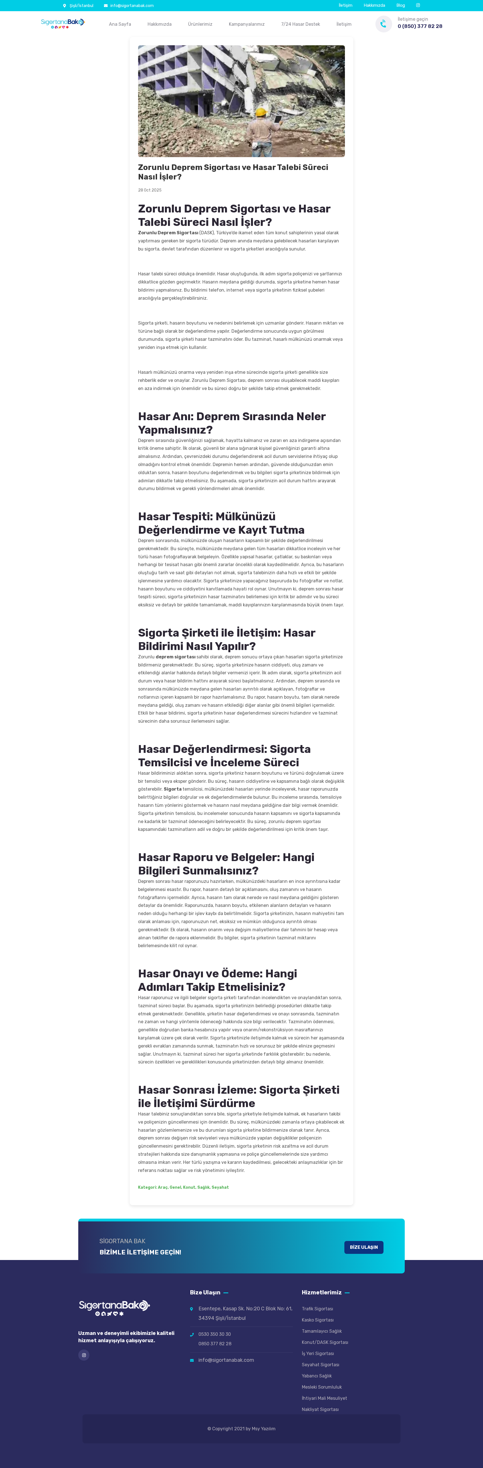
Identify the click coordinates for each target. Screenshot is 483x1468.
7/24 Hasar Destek (300, 24)
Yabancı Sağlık (317, 1376)
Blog (400, 5)
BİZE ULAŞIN (364, 1247)
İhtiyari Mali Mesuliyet (324, 1398)
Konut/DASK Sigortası (325, 1342)
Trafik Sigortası (317, 1308)
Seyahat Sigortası (320, 1364)
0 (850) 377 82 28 (420, 26)
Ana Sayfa (120, 24)
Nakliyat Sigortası (320, 1409)
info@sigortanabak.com (132, 5)
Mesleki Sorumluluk (322, 1387)
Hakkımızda (374, 5)
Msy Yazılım (264, 1428)
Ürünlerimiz (200, 24)
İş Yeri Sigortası (318, 1353)
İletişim (345, 5)
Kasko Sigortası (318, 1320)
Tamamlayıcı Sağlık (322, 1331)
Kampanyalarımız (247, 24)
